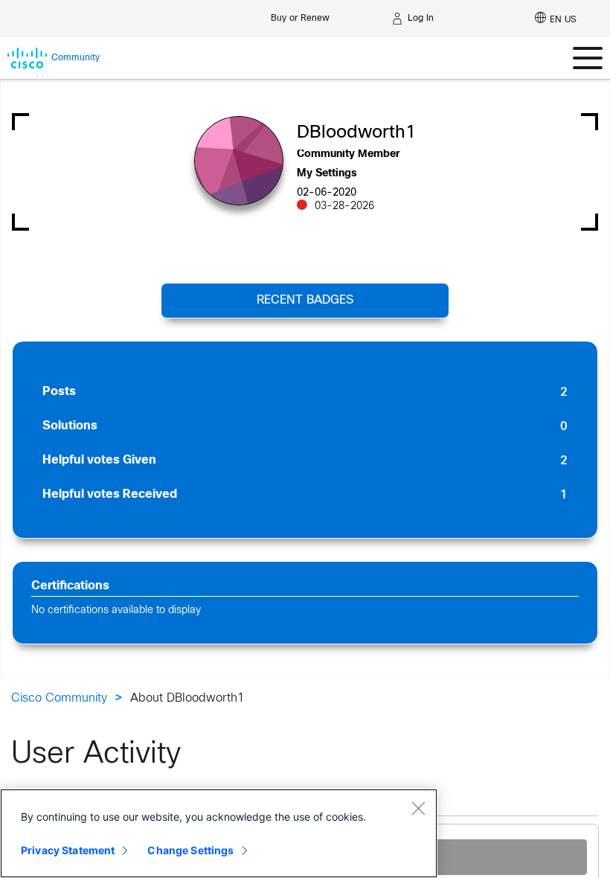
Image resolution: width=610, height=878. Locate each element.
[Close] (418, 808)
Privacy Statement (68, 850)
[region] (218, 833)
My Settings (327, 174)
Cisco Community (59, 698)
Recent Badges (305, 300)
